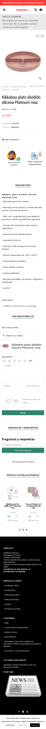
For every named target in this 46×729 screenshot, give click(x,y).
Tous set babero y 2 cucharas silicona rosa (33, 506)
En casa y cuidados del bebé (14, 87)
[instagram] (23, 711)
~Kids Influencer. (10, 637)
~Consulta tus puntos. (12, 609)
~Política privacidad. (11, 599)
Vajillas (15, 90)
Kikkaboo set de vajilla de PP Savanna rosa (12, 506)
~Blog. (6, 623)
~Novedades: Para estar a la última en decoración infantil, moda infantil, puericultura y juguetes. (22, 643)
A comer (5, 90)
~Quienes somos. (10, 632)
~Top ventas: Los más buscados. (16, 651)
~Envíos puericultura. (11, 595)
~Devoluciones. (9, 590)
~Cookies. (7, 604)
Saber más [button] (22, 725)
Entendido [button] (35, 725)
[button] (19, 529)
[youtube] (27, 711)
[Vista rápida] (9, 516)
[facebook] (19, 711)
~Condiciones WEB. (11, 585)
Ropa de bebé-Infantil (28, 564)
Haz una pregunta (23, 450)
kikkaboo (15, 127)
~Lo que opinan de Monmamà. (15, 627)
